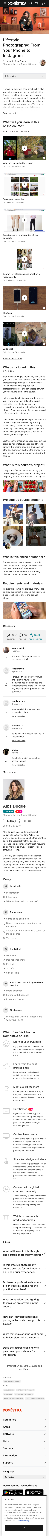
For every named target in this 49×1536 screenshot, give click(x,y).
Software (8, 1434)
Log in (43, 3)
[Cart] (36, 3)
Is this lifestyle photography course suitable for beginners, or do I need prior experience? (22, 1268)
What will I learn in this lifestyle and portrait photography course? (23, 1253)
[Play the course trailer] (24, 20)
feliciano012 (18, 668)
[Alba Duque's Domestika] (19, 820)
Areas (6, 1426)
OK (24, 1528)
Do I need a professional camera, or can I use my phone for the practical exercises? (22, 1286)
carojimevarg (18, 701)
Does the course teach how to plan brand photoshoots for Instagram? (21, 1351)
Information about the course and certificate (24, 1367)
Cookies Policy (23, 1520)
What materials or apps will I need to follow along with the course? (23, 1336)
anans (15, 750)
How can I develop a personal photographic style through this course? (21, 1320)
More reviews (9, 772)
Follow (10, 821)
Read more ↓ (10, 113)
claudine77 (17, 725)
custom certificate (21, 1116)
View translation (18, 716)
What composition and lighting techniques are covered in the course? (21, 1303)
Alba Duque (20, 61)
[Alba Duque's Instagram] (24, 820)
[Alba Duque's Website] (29, 820)
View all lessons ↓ (12, 358)
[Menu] (5, 3)
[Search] (31, 3)
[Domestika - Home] (24, 1409)
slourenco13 (18, 648)
